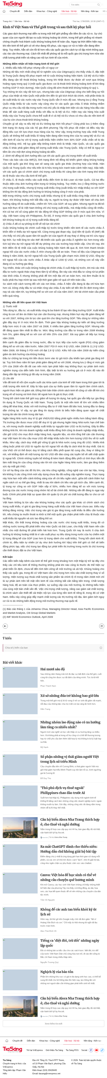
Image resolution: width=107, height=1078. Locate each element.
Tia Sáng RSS (72, 1050)
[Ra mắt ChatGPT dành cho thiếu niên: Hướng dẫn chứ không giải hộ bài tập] (20, 854)
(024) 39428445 (50, 1070)
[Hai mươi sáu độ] (20, 677)
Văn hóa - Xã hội (21, 21)
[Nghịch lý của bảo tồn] (20, 979)
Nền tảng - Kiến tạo (89, 11)
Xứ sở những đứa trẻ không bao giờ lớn (69, 696)
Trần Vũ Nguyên (47, 900)
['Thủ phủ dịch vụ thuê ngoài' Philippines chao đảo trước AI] (20, 796)
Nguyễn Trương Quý (49, 962)
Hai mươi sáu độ (52, 669)
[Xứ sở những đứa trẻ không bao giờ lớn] (20, 703)
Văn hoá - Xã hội (68, 11)
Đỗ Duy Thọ (45, 778)
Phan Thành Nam (48, 686)
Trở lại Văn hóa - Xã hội (7, 625)
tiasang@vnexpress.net (49, 1073)
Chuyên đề (15, 11)
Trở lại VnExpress (34, 1050)
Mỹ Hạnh (44, 747)
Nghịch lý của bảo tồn (56, 972)
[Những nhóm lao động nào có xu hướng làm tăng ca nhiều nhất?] (20, 730)
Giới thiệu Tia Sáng (54, 1050)
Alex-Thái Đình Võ (48, 931)
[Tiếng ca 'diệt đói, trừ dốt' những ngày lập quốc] (20, 948)
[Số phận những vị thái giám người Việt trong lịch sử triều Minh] (20, 764)
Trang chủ (7, 21)
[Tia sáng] (12, 4)
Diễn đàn (28, 11)
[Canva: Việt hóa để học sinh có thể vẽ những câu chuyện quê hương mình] (20, 883)
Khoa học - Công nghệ (47, 11)
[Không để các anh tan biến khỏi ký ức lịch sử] (20, 917)
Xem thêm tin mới (53, 1023)
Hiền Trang (45, 709)
